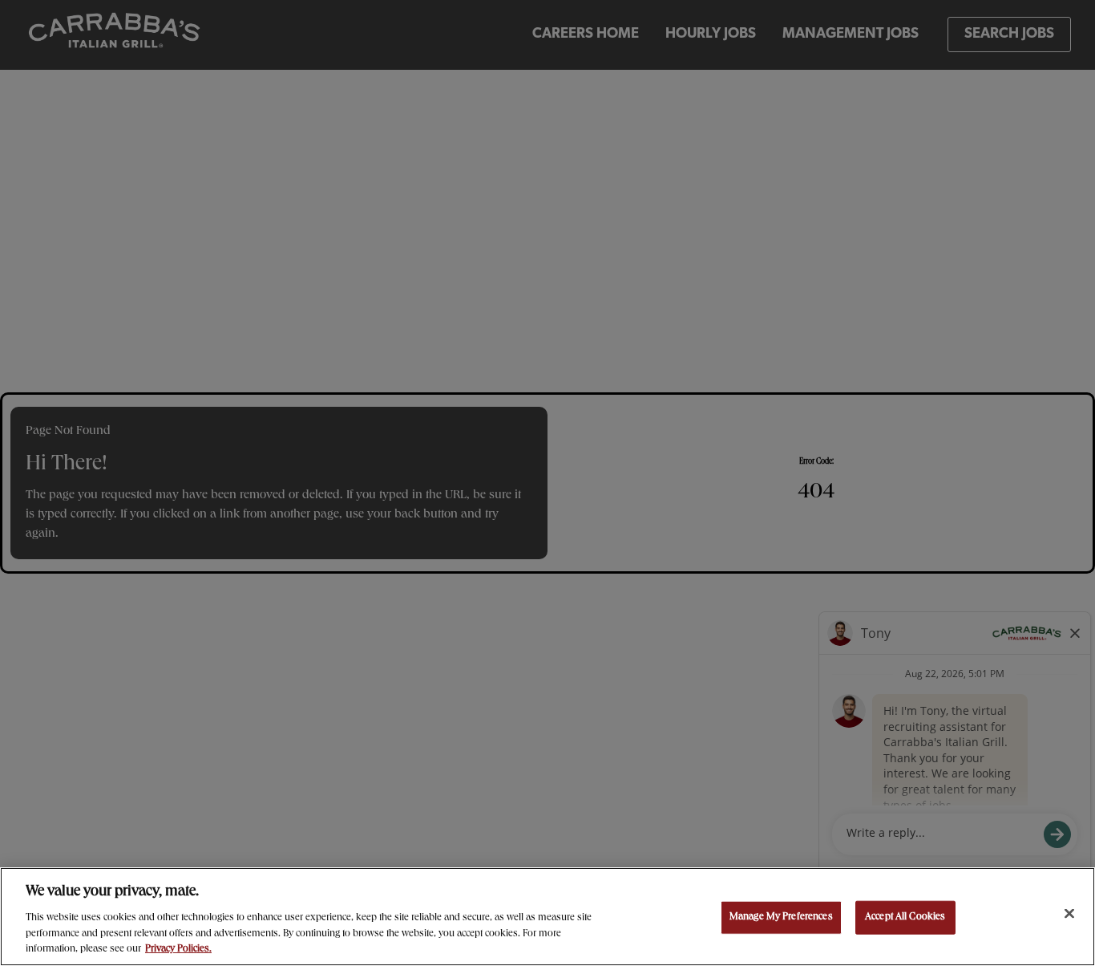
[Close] (1069, 914)
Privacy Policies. (178, 949)
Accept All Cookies (905, 917)
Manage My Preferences (781, 917)
